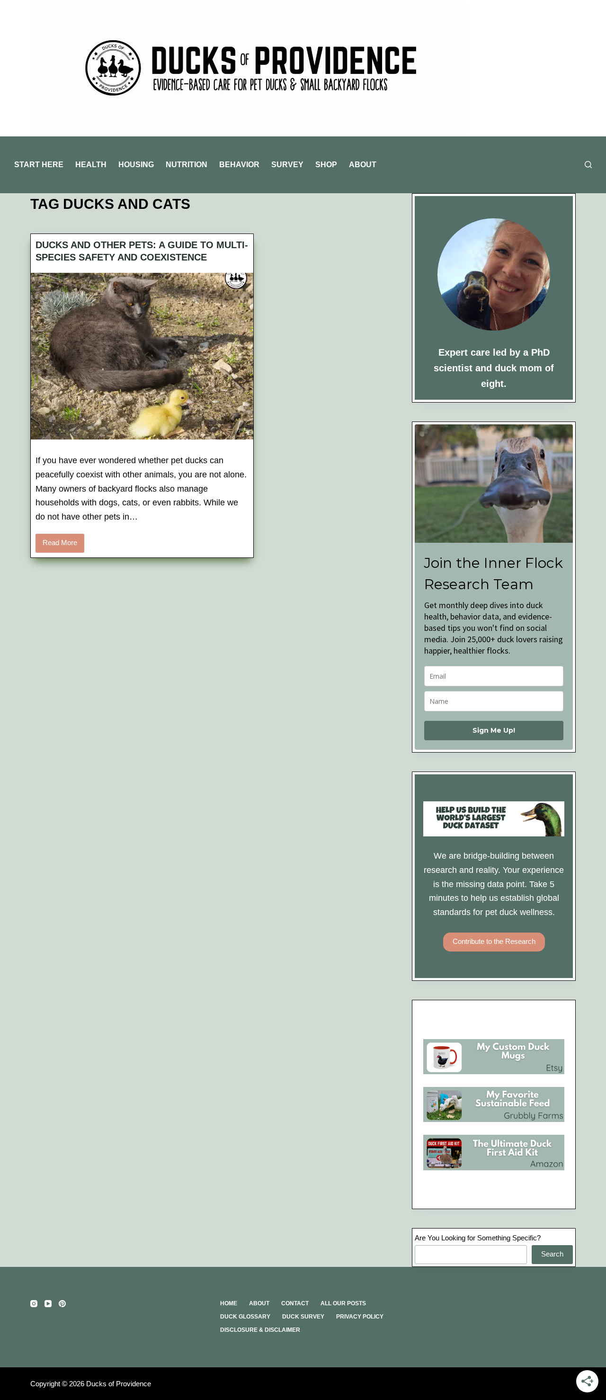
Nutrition (186, 165)
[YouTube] (48, 1303)
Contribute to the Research (494, 941)
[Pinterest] (62, 1303)
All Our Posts (343, 1303)
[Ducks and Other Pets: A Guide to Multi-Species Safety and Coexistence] (142, 356)
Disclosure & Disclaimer (260, 1330)
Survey (287, 165)
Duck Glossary (245, 1316)
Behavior (239, 165)
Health (91, 165)
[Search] (588, 164)
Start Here (38, 165)
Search (552, 1254)
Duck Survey (303, 1316)
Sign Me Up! (493, 730)
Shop (326, 165)
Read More (63, 545)
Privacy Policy (359, 1316)
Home (228, 1303)
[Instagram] (33, 1303)
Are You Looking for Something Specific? (478, 1238)
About (362, 165)
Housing (136, 165)
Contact (295, 1303)
